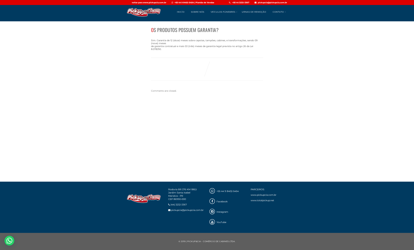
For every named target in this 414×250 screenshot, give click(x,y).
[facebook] (212, 201)
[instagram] (212, 211)
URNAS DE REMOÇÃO (254, 12)
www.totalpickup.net (262, 200)
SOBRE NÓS (197, 12)
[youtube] (212, 222)
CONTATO (278, 12)
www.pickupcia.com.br (263, 194)
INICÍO (181, 12)
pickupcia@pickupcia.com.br (272, 2)
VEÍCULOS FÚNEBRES (223, 12)
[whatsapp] (212, 191)
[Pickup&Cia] (144, 16)
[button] (9, 240)
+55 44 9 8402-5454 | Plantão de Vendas (194, 2)
